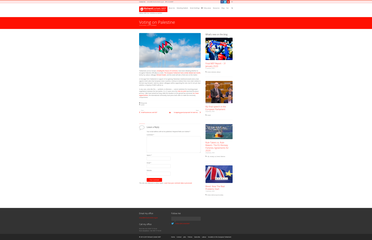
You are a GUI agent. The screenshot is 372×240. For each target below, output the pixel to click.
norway (212, 156)
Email (149, 163)
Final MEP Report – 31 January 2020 (215, 65)
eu (215, 156)
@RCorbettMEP (169, 2)
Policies (190, 237)
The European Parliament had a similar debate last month (182, 73)
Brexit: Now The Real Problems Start (215, 187)
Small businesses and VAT (149, 112)
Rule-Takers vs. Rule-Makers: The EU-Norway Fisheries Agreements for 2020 (217, 146)
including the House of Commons (167, 71)
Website (149, 170)
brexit (209, 72)
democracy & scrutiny (217, 195)
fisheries (222, 156)
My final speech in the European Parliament (215, 108)
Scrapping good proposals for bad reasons (187, 112)
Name (149, 155)
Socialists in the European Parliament (219, 237)
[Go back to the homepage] (153, 9)
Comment (150, 135)
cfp (208, 156)
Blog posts (144, 103)
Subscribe (197, 237)
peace (142, 105)
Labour (204, 237)
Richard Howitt (161, 75)
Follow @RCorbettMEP (182, 223)
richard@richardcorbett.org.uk (155, 2)
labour (219, 72)
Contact (179, 237)
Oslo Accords (182, 91)
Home (173, 237)
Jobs (184, 237)
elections (213, 72)
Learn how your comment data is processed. (178, 183)
